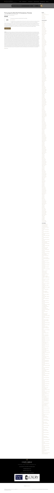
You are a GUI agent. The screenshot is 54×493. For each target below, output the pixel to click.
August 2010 (43, 204)
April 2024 (43, 49)
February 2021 (44, 87)
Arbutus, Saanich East (45, 224)
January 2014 (43, 172)
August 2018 (43, 116)
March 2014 (43, 170)
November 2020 (44, 90)
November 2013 (44, 174)
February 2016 (44, 147)
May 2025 (43, 37)
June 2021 (43, 83)
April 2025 (43, 38)
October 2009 (44, 213)
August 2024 (43, 45)
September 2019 (44, 104)
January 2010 (43, 210)
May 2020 (43, 96)
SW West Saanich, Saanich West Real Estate (17, 43)
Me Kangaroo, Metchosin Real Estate (30, 36)
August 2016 (43, 141)
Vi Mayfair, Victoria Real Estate (30, 45)
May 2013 (43, 178)
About (47, 1)
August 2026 (43, 22)
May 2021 (43, 84)
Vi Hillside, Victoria (44, 422)
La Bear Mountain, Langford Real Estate (28, 35)
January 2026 (43, 29)
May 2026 (43, 25)
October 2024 (44, 43)
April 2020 (43, 97)
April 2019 (43, 109)
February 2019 (44, 111)
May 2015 (43, 156)
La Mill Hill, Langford (44, 291)
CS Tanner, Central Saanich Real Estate (27, 33)
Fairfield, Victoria (34, 34)
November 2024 (44, 42)
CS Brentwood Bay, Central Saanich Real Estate (33, 32)
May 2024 (43, 48)
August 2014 (43, 165)
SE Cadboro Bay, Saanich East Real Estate (35, 39)
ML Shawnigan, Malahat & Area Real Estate (18, 37)
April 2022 (43, 73)
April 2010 (43, 207)
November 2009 (44, 212)
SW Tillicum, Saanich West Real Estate (10, 43)
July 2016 (43, 142)
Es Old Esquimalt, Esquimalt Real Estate (11, 34)
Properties (24, 1)
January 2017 (43, 136)
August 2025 (43, 34)
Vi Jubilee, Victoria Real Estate (20, 45)
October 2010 (44, 202)
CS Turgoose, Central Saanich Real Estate (35, 33)
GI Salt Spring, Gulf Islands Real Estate (9, 35)
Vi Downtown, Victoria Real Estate (10, 15)
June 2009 (43, 217)
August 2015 (43, 153)
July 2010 (43, 205)
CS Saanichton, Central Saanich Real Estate (20, 33)
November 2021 (44, 78)
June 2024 (43, 47)
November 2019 (44, 102)
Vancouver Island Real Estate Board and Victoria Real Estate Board (25, 489)
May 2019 (43, 108)
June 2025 (43, 36)
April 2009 (43, 219)
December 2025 (44, 30)
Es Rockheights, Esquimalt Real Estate (19, 34)
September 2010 (44, 203)
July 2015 (43, 154)
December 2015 (44, 149)
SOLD (42, 3)
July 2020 (43, 94)
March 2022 (43, 74)
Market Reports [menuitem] (36, 1)
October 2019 (44, 103)
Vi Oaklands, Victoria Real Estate (36, 45)
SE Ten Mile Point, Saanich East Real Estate (28, 41)
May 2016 (43, 144)
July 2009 (43, 216)
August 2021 (43, 81)
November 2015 (44, 150)
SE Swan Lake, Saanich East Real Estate (21, 41)
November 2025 (44, 31)
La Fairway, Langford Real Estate (34, 35)
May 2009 (43, 218)
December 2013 (44, 173)
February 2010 (44, 209)
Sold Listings (43, 18)
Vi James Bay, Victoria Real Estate (15, 45)
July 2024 (43, 46)
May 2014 (43, 168)
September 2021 (44, 80)
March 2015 (43, 158)
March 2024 (43, 50)
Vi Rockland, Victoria (44, 436)
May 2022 (43, 72)
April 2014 (43, 169)
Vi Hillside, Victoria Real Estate (9, 45)
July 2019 (43, 106)
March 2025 (43, 39)
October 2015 (44, 151)
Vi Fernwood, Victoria (45, 419)
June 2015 (43, 155)
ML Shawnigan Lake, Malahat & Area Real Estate (10, 37)
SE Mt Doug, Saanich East (45, 360)
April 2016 (43, 145)
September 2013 (44, 176)
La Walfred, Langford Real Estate (24, 36)
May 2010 (43, 206)
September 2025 (44, 33)
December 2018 (44, 113)
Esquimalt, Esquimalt (31, 34)
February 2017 (44, 135)
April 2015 (43, 157)
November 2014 (44, 162)
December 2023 (44, 52)
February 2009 (44, 220)
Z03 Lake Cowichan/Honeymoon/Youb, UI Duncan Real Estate (46, 452)
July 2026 (43, 23)
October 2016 (44, 139)
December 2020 (44, 89)
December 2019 (44, 101)
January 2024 (43, 51)
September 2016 (44, 140)
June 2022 (43, 71)
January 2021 (43, 88)
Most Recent (43, 21)
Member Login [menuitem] (42, 1)
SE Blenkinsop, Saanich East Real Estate (20, 39)
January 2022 (43, 76)
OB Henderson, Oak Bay (45, 319)
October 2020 (44, 91)
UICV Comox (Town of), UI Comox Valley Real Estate (26, 43)
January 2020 (43, 100)
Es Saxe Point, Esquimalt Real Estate (26, 34)
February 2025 (44, 40)
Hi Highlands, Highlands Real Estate (21, 35)
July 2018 (43, 117)
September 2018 (44, 115)
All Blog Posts (43, 13)
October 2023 (44, 54)
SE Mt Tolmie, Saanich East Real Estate (7, 41)
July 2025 (43, 35)
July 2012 (43, 182)
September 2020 (44, 92)
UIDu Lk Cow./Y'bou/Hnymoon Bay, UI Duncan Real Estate (45, 403)
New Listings (43, 16)
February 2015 (44, 159)
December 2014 (44, 161)
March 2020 (43, 98)
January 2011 (43, 200)
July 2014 (43, 166)
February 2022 (44, 75)
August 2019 (43, 105)
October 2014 (44, 163)
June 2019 (43, 107)
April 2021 (43, 85)
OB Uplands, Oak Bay (45, 326)
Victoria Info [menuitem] (30, 1)
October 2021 (44, 79)
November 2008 (44, 221)
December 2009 (44, 211)
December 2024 (44, 41)
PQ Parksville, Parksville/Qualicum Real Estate (45, 332)
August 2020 (43, 93)
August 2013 (43, 177)
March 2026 (43, 27)
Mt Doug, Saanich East (24, 37)
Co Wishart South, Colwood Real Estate (24, 32)
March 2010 (43, 208)
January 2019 (43, 112)
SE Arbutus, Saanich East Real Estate (13, 39)
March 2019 (43, 110)
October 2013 (44, 175)
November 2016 (44, 138)
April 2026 (43, 26)
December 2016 (44, 137)
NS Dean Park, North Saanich (36, 37)
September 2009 (44, 214)
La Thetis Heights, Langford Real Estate (17, 36)
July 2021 (43, 82)
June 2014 (43, 167)
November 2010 (44, 201)
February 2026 (44, 28)
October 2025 (44, 32)
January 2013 (43, 180)
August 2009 (43, 215)
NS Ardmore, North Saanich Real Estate (29, 37)
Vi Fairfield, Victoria (44, 416)
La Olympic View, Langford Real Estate (10, 36)
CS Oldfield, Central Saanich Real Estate (12, 33)
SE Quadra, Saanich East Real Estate (14, 41)
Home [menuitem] (20, 1)
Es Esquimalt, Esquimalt (45, 257)
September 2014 (44, 164)
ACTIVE (39, 3)
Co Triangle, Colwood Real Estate (18, 32)
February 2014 (44, 171)
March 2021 (43, 86)
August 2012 (43, 181)
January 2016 (43, 148)
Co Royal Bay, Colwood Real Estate (12, 32)
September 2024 (44, 44)
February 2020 (44, 99)
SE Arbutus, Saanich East (8, 39)
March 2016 (43, 146)
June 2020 (43, 95)
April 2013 (43, 179)
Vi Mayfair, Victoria (25, 45)
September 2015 (44, 152)
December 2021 (44, 77)
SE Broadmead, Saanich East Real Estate (27, 39)
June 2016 (43, 143)
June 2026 (43, 24)
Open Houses (44, 17)
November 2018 (44, 114)
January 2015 (43, 160)
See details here (13, 19)
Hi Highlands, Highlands (15, 35)
